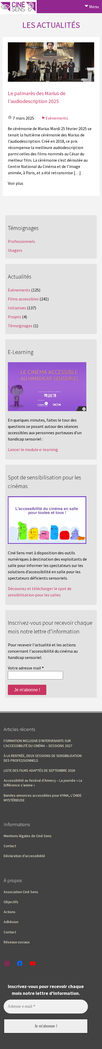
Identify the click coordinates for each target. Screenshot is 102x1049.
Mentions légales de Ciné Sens (28, 835)
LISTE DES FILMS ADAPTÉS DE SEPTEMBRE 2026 (39, 770)
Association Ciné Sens (21, 891)
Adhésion (11, 921)
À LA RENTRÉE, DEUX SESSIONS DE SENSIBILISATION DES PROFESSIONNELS (43, 758)
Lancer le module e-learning (33, 449)
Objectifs (11, 901)
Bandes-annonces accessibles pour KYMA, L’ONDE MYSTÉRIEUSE (43, 797)
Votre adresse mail (26, 668)
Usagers (15, 250)
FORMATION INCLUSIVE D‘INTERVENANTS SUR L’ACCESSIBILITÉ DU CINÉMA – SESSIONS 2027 (38, 743)
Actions (9, 911)
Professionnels (21, 241)
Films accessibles (23, 298)
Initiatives (17, 307)
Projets (14, 316)
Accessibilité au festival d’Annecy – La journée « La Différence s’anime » (43, 782)
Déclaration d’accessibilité (24, 855)
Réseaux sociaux (17, 942)
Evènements (57, 118)
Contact (10, 845)
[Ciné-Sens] (18, 7)
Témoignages (20, 325)
